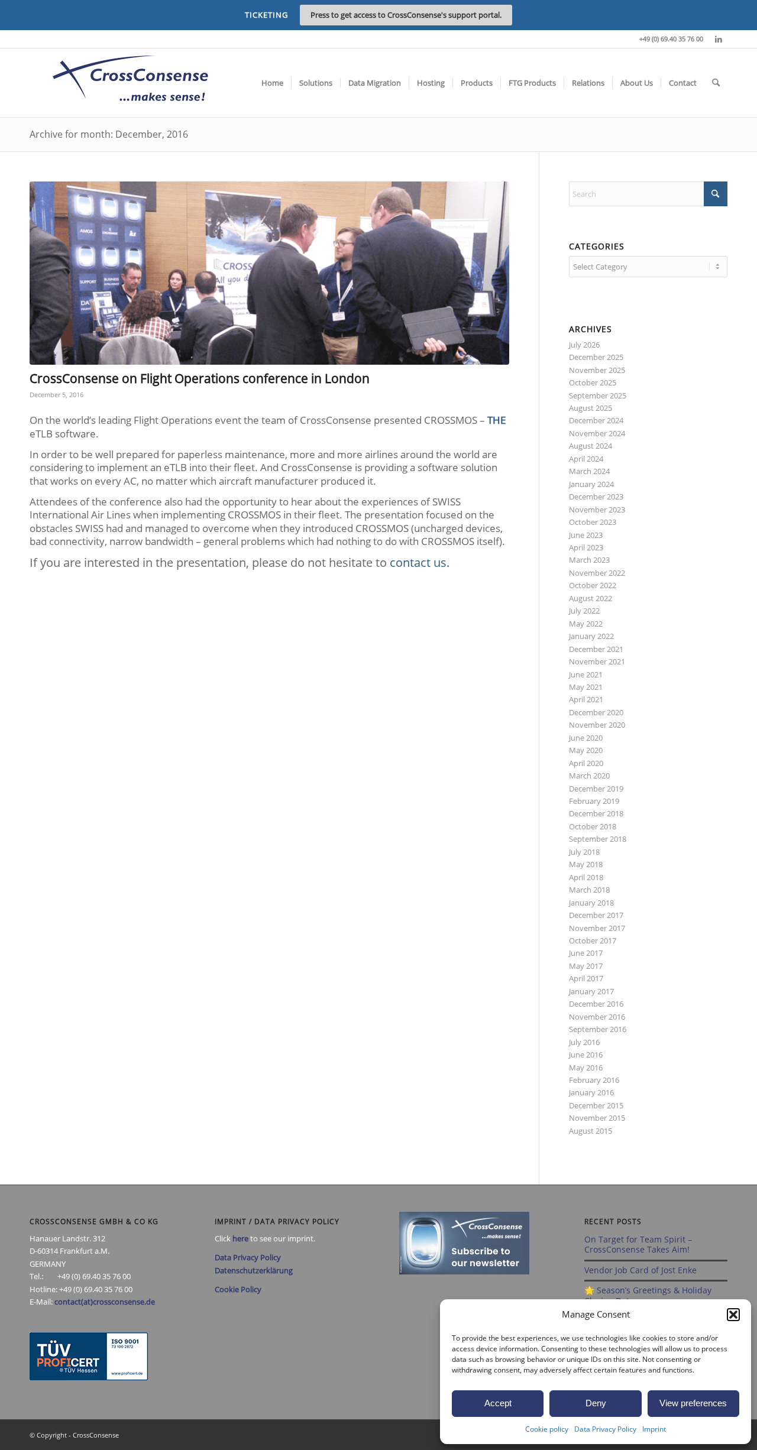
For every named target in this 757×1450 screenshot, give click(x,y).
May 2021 (586, 687)
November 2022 (597, 572)
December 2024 (596, 420)
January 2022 (591, 636)
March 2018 (589, 889)
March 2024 (589, 471)
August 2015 (590, 1130)
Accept (498, 1403)
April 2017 (586, 978)
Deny (595, 1403)
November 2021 (597, 661)
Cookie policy (546, 1429)
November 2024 (597, 433)
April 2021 (586, 699)
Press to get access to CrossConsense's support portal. (406, 14)
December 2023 (596, 496)
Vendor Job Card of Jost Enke (640, 1270)
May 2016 (586, 1067)
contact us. (419, 562)
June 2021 (586, 674)
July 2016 (584, 1042)
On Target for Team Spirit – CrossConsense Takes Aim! (638, 1245)
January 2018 (591, 902)
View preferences (693, 1403)
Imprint (654, 1429)
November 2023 (597, 509)
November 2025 (597, 370)
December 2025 (596, 357)
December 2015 (596, 1105)
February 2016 (594, 1080)
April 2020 (586, 763)
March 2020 (589, 775)
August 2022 (590, 598)
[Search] (715, 82)
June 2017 (586, 953)
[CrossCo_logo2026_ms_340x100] (130, 82)
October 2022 (592, 585)
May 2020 (586, 750)
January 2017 (591, 991)
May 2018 (586, 864)
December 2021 (596, 649)
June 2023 (586, 535)
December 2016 (596, 1003)
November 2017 (597, 928)
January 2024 (591, 484)
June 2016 (586, 1054)
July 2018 (584, 851)
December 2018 (596, 813)
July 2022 (584, 610)
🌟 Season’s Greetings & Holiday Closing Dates (647, 1295)
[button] (733, 1315)
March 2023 (589, 559)
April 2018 (586, 877)
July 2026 (584, 344)
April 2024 (586, 458)
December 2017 (596, 915)
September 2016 (597, 1029)
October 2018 (592, 826)
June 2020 (586, 737)
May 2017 (586, 966)
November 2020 (597, 724)
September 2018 (597, 838)
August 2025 (590, 408)
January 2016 (591, 1092)
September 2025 (597, 395)
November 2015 (597, 1117)
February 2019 (594, 801)
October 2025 (592, 382)
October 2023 (592, 522)
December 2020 (596, 712)
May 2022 (586, 623)
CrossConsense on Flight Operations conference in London (200, 378)
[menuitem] (272, 82)
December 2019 (596, 788)
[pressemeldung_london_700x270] (269, 272)
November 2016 (597, 1016)
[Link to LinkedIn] (718, 39)
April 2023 (586, 547)
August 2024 (590, 445)
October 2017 (592, 940)
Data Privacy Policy (605, 1429)
